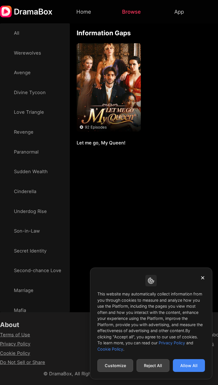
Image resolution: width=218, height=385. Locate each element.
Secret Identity (30, 251)
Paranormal (26, 152)
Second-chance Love (37, 270)
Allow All (189, 365)
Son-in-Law (27, 231)
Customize (115, 365)
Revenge (23, 132)
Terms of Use (15, 335)
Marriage (23, 290)
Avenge (22, 72)
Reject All (153, 365)
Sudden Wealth (31, 171)
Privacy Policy (15, 344)
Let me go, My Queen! (104, 138)
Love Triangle (29, 112)
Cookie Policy (15, 353)
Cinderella (25, 191)
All (16, 33)
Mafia (20, 310)
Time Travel (101, 149)
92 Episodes (96, 127)
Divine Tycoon (30, 92)
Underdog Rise (30, 211)
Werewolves (27, 53)
